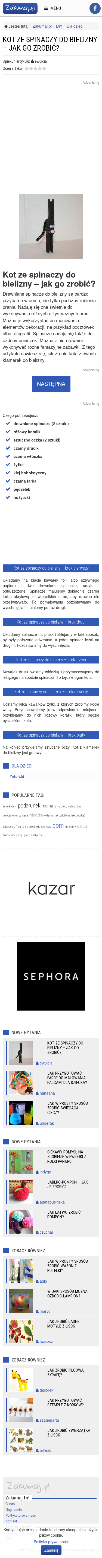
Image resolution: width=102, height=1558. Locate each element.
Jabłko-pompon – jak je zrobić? (67, 1184)
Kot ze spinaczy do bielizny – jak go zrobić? (65, 1048)
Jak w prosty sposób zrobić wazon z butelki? (67, 1266)
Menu (54, 8)
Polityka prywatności (20, 1515)
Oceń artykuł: (13, 68)
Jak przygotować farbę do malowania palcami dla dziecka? (67, 1078)
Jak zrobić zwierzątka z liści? (68, 1433)
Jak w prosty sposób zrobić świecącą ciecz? (67, 1108)
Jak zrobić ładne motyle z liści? (63, 1324)
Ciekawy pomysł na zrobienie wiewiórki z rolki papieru (66, 1157)
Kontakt (11, 1521)
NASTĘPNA (51, 384)
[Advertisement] (51, 142)
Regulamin (13, 1509)
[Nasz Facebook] (95, 8)
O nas (10, 1503)
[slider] (35, 68)
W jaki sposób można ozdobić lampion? (67, 1294)
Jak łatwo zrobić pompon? (64, 1214)
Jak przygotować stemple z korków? (65, 1402)
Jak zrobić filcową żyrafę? (65, 1372)
